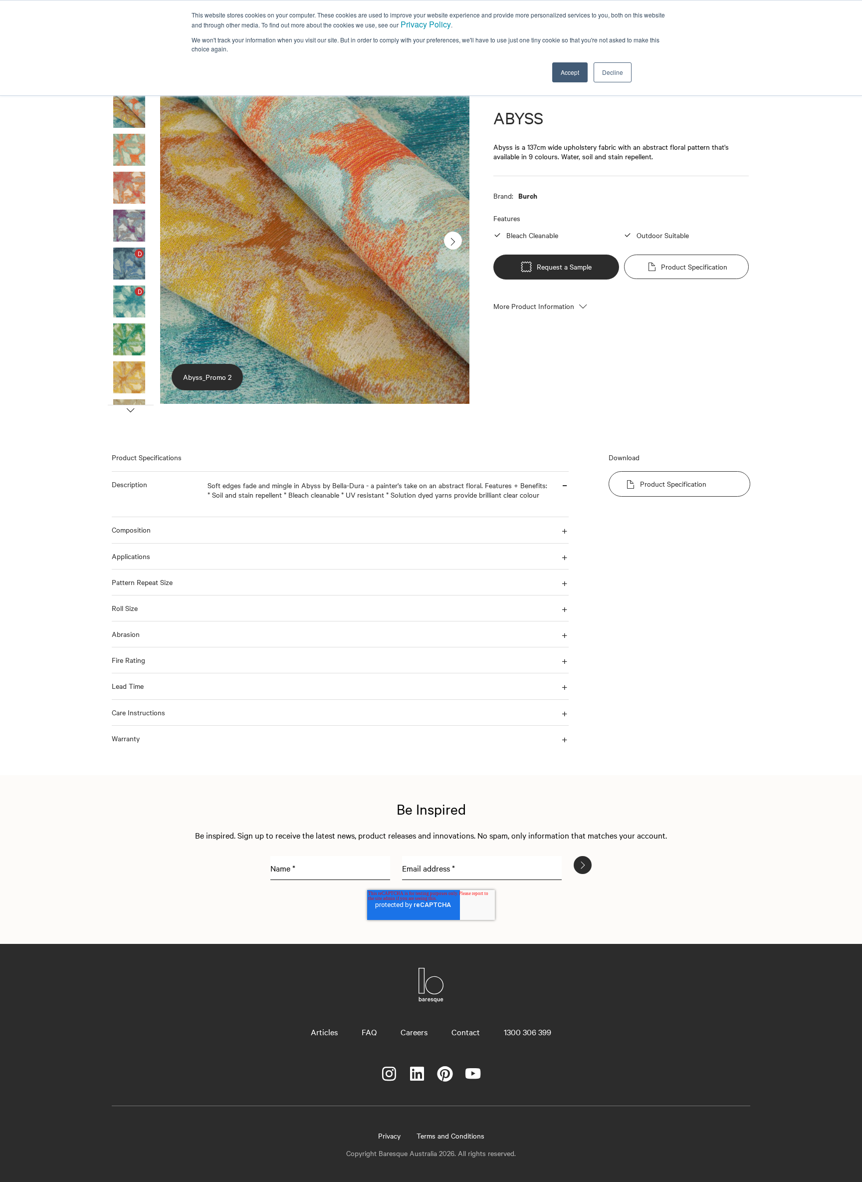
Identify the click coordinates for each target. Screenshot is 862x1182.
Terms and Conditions (450, 1136)
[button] (156, 494)
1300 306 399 (527, 1031)
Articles (324, 1031)
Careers (414, 1031)
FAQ (369, 1031)
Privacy (389, 1136)
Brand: (503, 196)
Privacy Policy (426, 24)
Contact (465, 1031)
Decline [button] (612, 72)
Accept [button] (570, 72)
